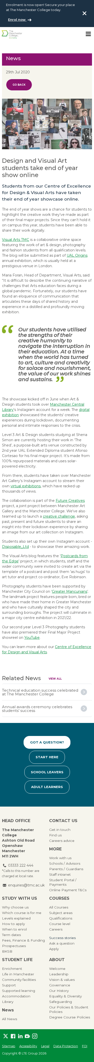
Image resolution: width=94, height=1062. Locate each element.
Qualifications (60, 918)
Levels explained (16, 918)
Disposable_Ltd (15, 546)
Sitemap (8, 1046)
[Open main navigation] (88, 34)
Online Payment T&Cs (67, 890)
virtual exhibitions (26, 486)
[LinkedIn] (20, 1036)
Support (9, 985)
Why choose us (15, 907)
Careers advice (61, 841)
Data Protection (65, 1046)
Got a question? (47, 742)
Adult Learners (47, 787)
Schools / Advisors (64, 863)
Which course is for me (21, 913)
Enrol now (17, 20)
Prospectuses (14, 946)
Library (7, 1002)
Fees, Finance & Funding (23, 940)
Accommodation (16, 996)
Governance (59, 985)
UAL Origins (77, 255)
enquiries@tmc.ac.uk (26, 885)
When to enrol (14, 929)
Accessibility (28, 1046)
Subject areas (60, 913)
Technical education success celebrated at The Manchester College (40, 692)
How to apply (13, 924)
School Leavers (47, 772)
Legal (45, 1046)
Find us (55, 835)
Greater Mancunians (69, 591)
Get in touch (59, 830)
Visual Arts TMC (15, 239)
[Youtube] (27, 1036)
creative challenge (59, 516)
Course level (59, 924)
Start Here (47, 757)
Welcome (57, 969)
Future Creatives (70, 500)
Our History (59, 991)
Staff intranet (60, 874)
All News (9, 1019)
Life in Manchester (18, 974)
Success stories (62, 938)
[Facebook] (13, 1036)
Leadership (58, 974)
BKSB (7, 951)
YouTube (32, 637)
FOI (84, 1046)
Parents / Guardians (66, 869)
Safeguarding (60, 1002)
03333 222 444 (20, 865)
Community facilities (19, 980)
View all (55, 678)
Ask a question (61, 943)
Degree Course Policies (69, 1017)
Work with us (60, 858)
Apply (54, 949)
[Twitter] (5, 1036)
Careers (55, 929)
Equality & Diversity (65, 996)
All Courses (58, 907)
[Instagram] (34, 1036)
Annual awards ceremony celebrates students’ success (37, 708)
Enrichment (12, 969)
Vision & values (62, 980)
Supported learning (18, 991)
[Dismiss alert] (84, 13)
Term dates (11, 935)
